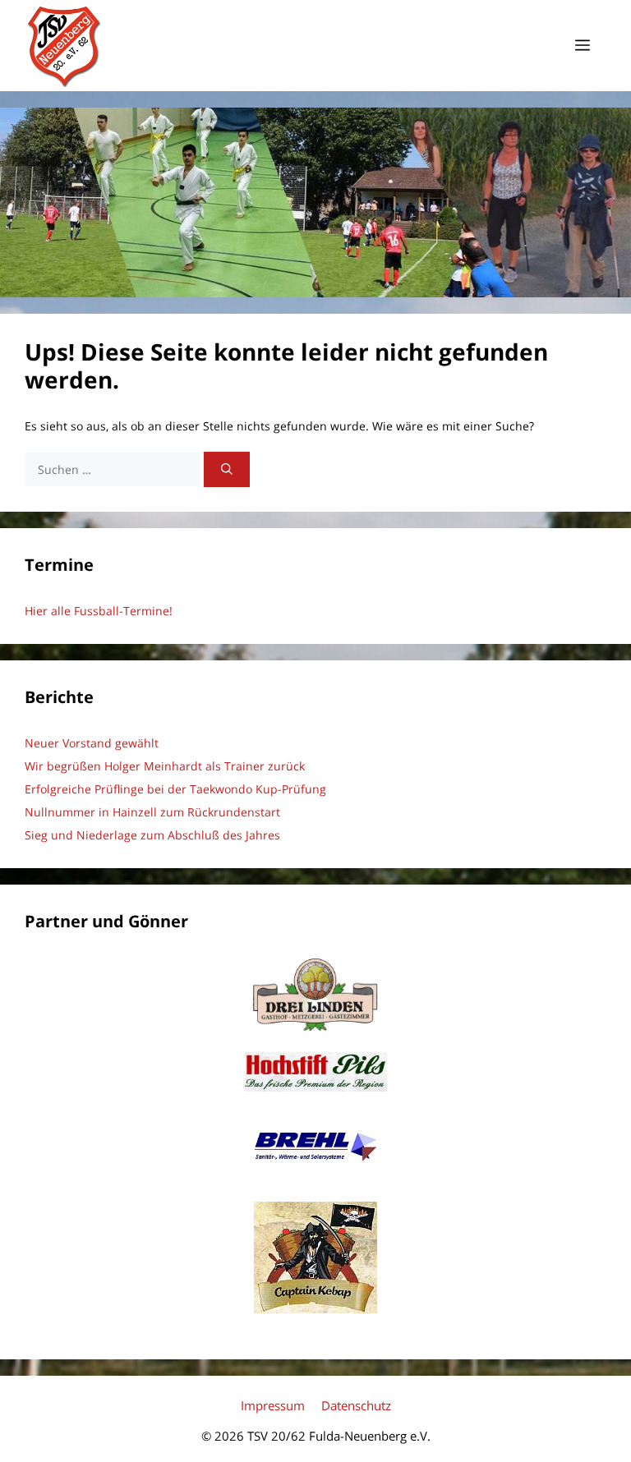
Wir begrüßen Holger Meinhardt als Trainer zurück (165, 766)
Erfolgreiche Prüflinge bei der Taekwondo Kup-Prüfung (175, 789)
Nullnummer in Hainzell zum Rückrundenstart (152, 812)
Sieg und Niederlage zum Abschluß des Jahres (152, 835)
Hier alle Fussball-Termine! (99, 610)
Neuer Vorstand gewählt (92, 743)
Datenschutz (356, 1405)
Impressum (273, 1405)
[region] (315, 203)
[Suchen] (227, 469)
